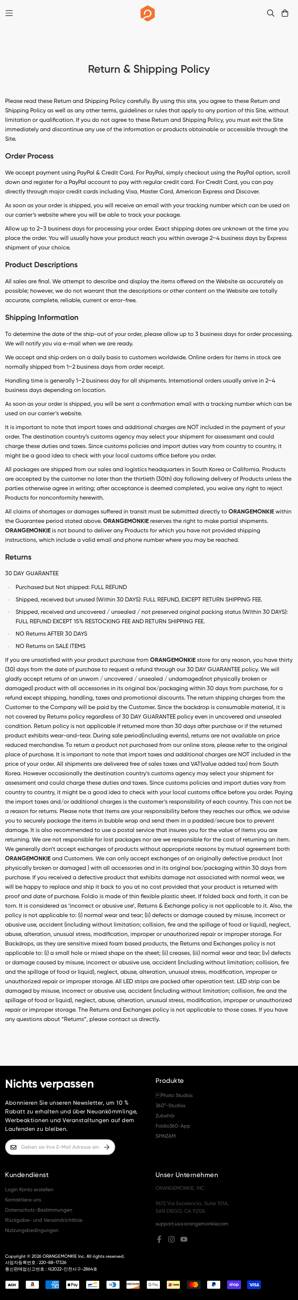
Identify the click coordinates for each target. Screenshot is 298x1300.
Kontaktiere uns (23, 1200)
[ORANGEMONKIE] (148, 13)
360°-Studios (170, 1105)
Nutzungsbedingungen (32, 1230)
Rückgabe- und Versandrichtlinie (43, 1220)
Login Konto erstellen (29, 1189)
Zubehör (165, 1116)
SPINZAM (166, 1136)
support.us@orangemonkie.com (192, 1224)
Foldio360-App (173, 1126)
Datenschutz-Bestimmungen (38, 1210)
